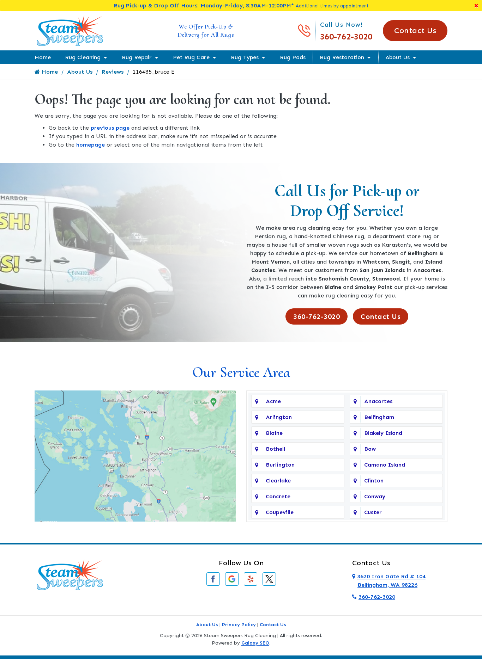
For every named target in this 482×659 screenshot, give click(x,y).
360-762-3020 (346, 36)
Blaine (274, 433)
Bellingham (379, 417)
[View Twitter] (269, 578)
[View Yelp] (250, 578)
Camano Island (384, 464)
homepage (90, 144)
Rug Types (245, 57)
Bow (370, 448)
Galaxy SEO (255, 643)
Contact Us (415, 30)
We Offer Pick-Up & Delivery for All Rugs (205, 30)
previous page (110, 127)
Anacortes (378, 401)
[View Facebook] (213, 578)
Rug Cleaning (83, 57)
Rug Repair (137, 57)
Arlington (279, 417)
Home (43, 57)
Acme (273, 401)
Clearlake (278, 480)
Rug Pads (293, 57)
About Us (397, 57)
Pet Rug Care (191, 57)
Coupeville (280, 512)
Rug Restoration (342, 57)
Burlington (280, 464)
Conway (374, 496)
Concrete (278, 496)
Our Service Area (241, 372)
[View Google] (232, 578)
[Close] (476, 5)
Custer (373, 512)
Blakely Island (383, 433)
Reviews (112, 71)
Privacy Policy (239, 625)
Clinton (374, 480)
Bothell (275, 448)
